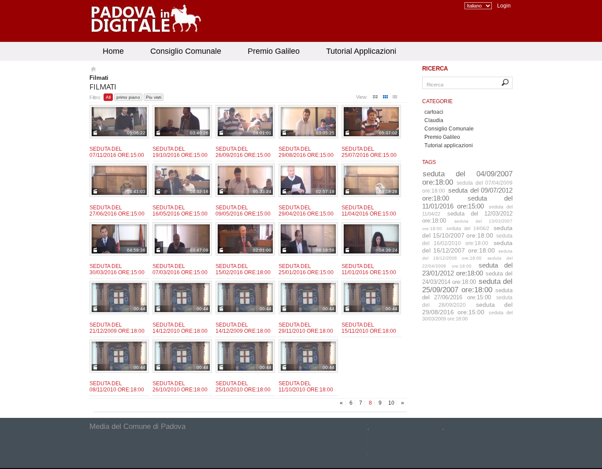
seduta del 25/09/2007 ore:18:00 (467, 285)
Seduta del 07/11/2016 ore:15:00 (116, 152)
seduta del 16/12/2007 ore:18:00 (467, 246)
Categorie (437, 101)
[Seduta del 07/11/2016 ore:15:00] (119, 121)
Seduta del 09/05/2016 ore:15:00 (243, 211)
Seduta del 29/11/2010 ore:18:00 (306, 328)
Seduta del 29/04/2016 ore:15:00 (306, 211)
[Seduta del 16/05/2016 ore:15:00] (182, 180)
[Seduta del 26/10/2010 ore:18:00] (182, 356)
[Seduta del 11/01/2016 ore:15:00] (371, 239)
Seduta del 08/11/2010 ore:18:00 (116, 386)
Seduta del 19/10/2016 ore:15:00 (180, 152)
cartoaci (433, 112)
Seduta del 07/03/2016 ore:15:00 (180, 269)
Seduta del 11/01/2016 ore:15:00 (369, 269)
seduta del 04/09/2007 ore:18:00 (467, 178)
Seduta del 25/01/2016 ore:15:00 (306, 269)
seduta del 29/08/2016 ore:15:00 (467, 308)
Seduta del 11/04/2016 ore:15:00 (369, 211)
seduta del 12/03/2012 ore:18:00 (467, 217)
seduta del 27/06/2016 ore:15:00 (467, 294)
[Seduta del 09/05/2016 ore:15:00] (245, 180)
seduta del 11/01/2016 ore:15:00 (467, 202)
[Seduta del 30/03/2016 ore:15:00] (119, 239)
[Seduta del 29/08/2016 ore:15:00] (308, 121)
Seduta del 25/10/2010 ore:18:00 (243, 386)
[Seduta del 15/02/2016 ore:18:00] (245, 239)
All (108, 97)
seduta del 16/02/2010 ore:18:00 (467, 239)
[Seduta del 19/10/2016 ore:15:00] (182, 121)
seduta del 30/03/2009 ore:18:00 (467, 315)
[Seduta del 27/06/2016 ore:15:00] (119, 180)
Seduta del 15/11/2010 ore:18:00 (369, 328)
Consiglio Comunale (185, 51)
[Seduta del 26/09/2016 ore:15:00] (245, 121)
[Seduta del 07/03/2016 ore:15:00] (182, 239)
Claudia (433, 120)
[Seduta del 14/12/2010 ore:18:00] (182, 297)
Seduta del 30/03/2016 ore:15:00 (117, 269)
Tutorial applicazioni (448, 145)
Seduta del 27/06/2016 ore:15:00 (117, 211)
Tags (429, 162)
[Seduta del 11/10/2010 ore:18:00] (308, 356)
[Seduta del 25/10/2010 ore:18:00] (245, 356)
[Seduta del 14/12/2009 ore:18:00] (245, 297)
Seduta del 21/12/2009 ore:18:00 (117, 328)
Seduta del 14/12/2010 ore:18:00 (180, 328)
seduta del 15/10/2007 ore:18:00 (467, 231)
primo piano (128, 97)
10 (391, 403)
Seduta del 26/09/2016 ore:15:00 (243, 152)
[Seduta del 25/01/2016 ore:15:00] (308, 239)
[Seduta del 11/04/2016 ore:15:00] (371, 180)
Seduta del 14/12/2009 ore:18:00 (243, 328)
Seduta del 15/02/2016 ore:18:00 (243, 269)
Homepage (92, 70)
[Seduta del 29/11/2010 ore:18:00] (308, 297)
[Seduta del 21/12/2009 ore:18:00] (119, 297)
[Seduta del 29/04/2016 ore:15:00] (308, 180)
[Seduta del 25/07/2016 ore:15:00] (371, 121)
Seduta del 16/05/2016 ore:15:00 (180, 211)
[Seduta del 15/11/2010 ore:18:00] (371, 297)
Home (113, 51)
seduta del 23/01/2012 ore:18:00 (467, 269)
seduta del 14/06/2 (467, 228)
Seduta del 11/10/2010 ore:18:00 (306, 386)
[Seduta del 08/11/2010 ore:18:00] (119, 356)
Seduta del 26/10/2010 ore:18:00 (180, 386)
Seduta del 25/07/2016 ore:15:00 (369, 152)
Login (504, 6)
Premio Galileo (274, 51)
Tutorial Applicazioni (361, 51)
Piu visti (153, 97)
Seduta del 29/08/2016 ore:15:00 (306, 152)
